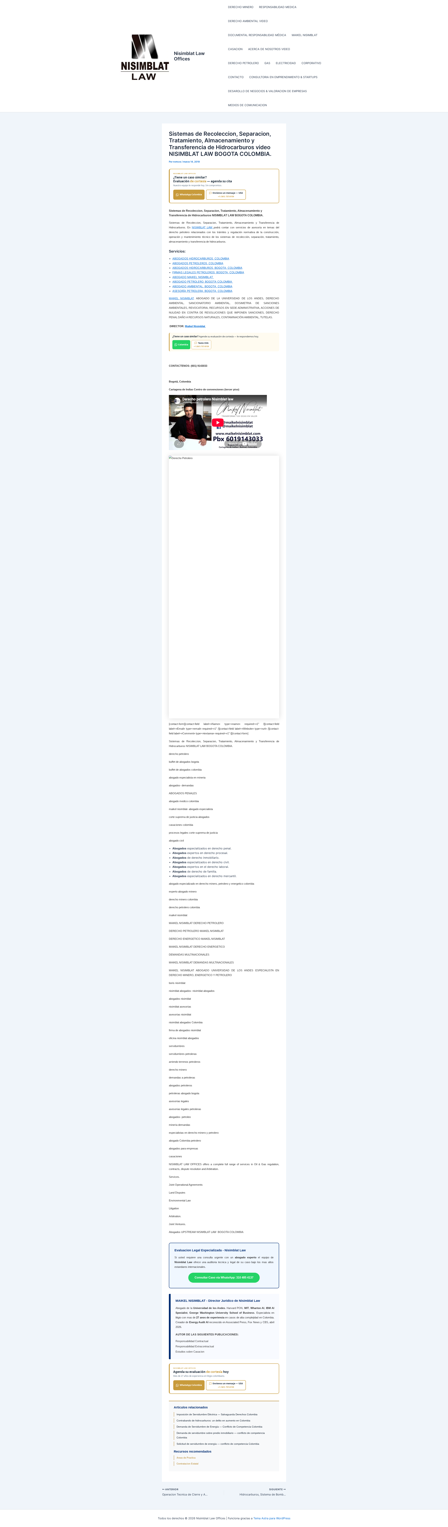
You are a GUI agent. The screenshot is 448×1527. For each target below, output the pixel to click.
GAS (267, 63)
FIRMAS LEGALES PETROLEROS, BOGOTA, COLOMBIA (208, 272)
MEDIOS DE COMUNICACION (247, 105)
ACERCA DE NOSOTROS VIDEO (269, 49)
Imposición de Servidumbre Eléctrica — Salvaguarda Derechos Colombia (217, 1414)
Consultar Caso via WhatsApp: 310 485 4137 (224, 1277)
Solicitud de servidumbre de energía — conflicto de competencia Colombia (218, 1443)
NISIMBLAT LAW (203, 227)
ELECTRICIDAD (286, 63)
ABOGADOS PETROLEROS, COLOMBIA (197, 263)
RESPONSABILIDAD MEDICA (277, 7)
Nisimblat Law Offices (189, 56)
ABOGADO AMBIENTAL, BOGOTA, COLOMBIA (202, 286)
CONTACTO (236, 77)
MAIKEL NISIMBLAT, (181, 298)
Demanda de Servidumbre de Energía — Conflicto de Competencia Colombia (219, 1426)
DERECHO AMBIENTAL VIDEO (248, 21)
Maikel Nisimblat (195, 326)
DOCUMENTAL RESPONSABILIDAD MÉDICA (257, 35)
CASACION (235, 49)
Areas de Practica (186, 1457)
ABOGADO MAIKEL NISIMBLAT (193, 277)
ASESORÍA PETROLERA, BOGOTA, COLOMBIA (202, 291)
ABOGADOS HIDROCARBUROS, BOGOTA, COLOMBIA (207, 268)
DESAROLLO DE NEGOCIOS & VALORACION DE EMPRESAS (267, 91)
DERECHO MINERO (240, 7)
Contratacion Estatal (187, 1463)
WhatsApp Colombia (191, 194)
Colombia (183, 344)
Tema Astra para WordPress (271, 1518)
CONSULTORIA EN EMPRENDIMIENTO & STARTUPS (283, 77)
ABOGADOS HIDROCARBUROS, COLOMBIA (200, 258)
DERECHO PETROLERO (243, 63)
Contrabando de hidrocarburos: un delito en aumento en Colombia (213, 1420)
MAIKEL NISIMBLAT (304, 35)
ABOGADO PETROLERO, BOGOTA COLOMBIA (202, 281)
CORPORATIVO (311, 63)
